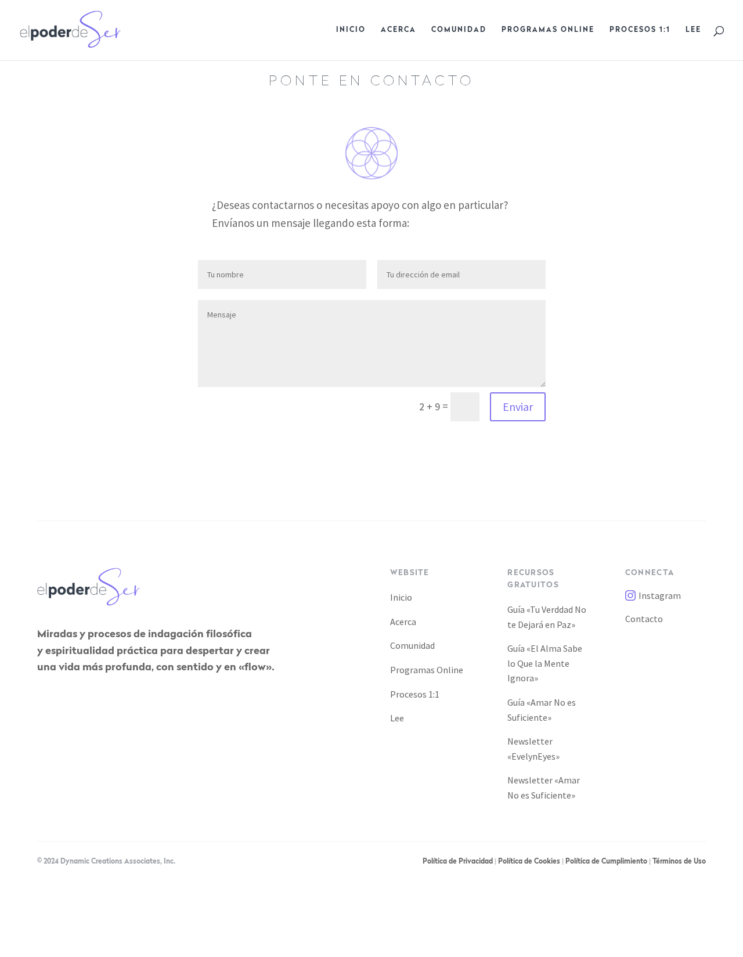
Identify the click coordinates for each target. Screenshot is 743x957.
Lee (693, 30)
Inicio (351, 30)
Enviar (518, 406)
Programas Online (548, 30)
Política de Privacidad (458, 861)
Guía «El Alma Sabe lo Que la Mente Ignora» (544, 663)
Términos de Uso (679, 861)
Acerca (398, 30)
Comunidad (458, 30)
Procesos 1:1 (639, 30)
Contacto (644, 618)
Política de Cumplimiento (606, 861)
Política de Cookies (529, 861)
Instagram (660, 595)
